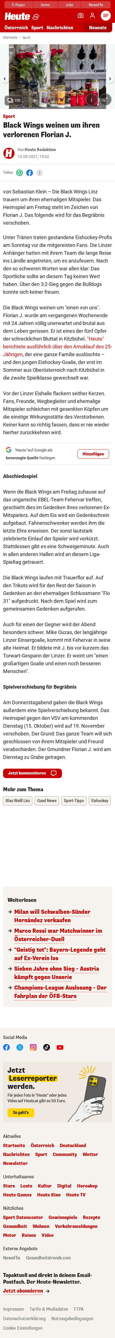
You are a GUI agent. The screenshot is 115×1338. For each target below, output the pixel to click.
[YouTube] (60, 1047)
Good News (47, 800)
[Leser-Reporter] (80, 15)
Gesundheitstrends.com (48, 1258)
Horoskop (87, 1186)
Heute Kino (49, 1195)
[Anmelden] (92, 15)
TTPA (79, 1309)
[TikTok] (46, 1047)
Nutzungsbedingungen (72, 1319)
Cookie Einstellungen (22, 1328)
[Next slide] (110, 78)
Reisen (29, 1235)
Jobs (69, 5)
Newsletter (15, 1163)
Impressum (13, 1309)
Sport (37, 28)
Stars (9, 1186)
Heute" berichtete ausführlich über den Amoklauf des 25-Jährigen (57, 346)
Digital (64, 1186)
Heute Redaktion (40, 149)
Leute (26, 1186)
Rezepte (91, 1217)
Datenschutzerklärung (24, 1319)
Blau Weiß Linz (18, 800)
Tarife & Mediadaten (49, 1309)
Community (65, 1154)
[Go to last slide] (5, 78)
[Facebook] (29, 172)
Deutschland (73, 1145)
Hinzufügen (93, 454)
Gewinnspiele (63, 1217)
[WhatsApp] (19, 172)
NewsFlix (96, 5)
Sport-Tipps (74, 800)
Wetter (90, 1154)
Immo (45, 5)
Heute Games (17, 1195)
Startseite (10, 38)
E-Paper (18, 5)
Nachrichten (16, 1154)
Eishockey (99, 800)
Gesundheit (15, 1226)
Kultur (45, 1186)
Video (48, 1235)
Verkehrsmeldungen (76, 1226)
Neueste (98, 28)
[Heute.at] (17, 16)
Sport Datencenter (23, 1217)
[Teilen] (39, 173)
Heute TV (76, 1195)
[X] (19, 1047)
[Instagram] (33, 1047)
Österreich (16, 28)
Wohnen (41, 1226)
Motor (9, 1235)
